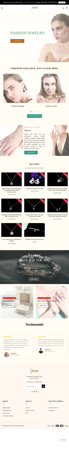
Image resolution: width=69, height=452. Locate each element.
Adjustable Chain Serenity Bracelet (34, 239)
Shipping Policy (6, 407)
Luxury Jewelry (51, 106)
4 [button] (35, 111)
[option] (34, 36)
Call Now (61, 2)
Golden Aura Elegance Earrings (34, 188)
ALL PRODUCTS (34, 116)
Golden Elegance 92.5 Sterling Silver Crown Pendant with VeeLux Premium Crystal (11, 190)
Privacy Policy (6, 413)
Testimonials (52, 410)
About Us (28, 407)
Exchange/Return (7, 410)
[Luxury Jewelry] (51, 88)
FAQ (27, 413)
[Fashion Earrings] (17, 88)
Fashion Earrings (18, 106)
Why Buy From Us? (53, 407)
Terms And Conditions (8, 416)
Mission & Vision (30, 410)
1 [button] (30, 111)
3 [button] (33, 111)
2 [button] (32, 111)
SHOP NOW (17, 41)
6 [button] (38, 111)
